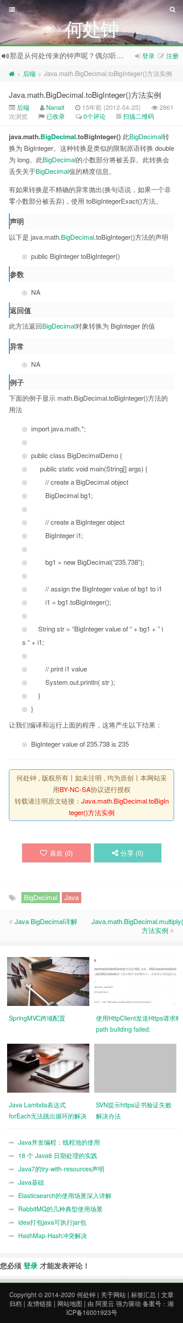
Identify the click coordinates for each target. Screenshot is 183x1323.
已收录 (55, 116)
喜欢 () (61, 852)
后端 (29, 73)
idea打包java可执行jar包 (52, 1222)
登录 (148, 55)
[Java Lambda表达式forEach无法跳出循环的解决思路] (48, 1067)
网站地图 (69, 1303)
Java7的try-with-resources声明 (61, 1168)
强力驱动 (128, 1303)
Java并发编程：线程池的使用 (59, 1142)
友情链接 (39, 1303)
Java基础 (31, 1182)
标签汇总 (143, 1294)
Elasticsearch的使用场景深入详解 (64, 1195)
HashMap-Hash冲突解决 (52, 1235)
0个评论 (95, 116)
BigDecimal (58, 136)
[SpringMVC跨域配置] (48, 980)
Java (71, 897)
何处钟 (86, 1294)
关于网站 (113, 1294)
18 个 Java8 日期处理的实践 (57, 1155)
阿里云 (104, 1303)
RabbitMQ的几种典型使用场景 (60, 1208)
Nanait (55, 107)
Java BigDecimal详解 (46, 921)
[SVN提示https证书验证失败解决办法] (135, 1067)
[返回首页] (12, 73)
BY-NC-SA (75, 789)
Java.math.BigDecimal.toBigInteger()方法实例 (85, 94)
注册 (172, 55)
